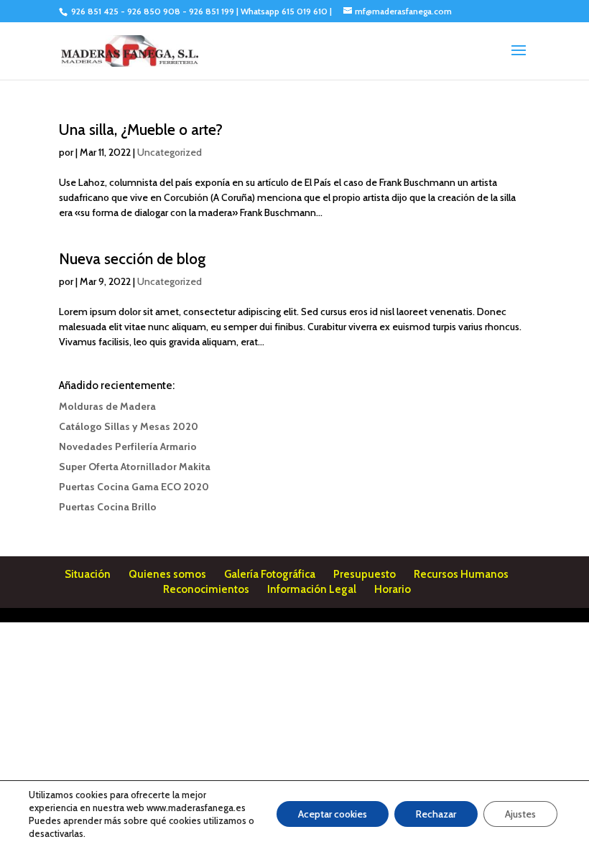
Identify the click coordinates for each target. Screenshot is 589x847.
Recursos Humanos (461, 574)
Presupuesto (364, 574)
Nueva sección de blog (132, 259)
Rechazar (436, 814)
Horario (392, 589)
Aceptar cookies (332, 814)
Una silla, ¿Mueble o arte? (141, 130)
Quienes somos (167, 574)
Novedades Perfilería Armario (128, 446)
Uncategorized (169, 152)
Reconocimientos (206, 589)
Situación (88, 574)
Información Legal (311, 589)
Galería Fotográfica (269, 574)
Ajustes (520, 814)
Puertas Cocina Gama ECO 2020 (134, 486)
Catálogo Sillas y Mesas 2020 (128, 426)
